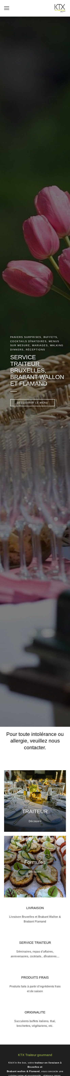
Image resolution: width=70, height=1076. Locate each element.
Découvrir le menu (32, 402)
